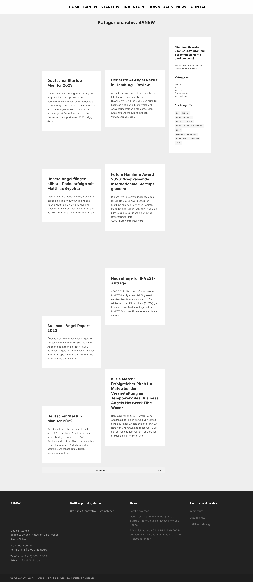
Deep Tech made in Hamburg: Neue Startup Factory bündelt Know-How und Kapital (154, 520)
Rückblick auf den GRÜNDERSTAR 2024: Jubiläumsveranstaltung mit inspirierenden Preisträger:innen (156, 534)
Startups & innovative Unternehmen (92, 511)
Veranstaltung (181, 96)
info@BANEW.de (189, 68)
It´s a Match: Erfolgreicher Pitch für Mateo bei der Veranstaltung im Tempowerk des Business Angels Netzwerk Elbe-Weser (135, 393)
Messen (178, 90)
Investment (181, 138)
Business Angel (183, 117)
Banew (185, 113)
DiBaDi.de (89, 578)
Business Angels (184, 121)
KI (176, 87)
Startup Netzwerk (182, 93)
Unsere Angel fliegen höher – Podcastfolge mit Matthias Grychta (70, 184)
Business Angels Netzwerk (189, 126)
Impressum (196, 511)
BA (177, 113)
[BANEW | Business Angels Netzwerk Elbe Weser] (18, 7)
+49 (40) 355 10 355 (192, 65)
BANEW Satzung (200, 524)
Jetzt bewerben (139, 511)
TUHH (178, 143)
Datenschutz (197, 517)
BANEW (178, 84)
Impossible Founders (186, 134)
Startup (195, 138)
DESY (178, 130)
